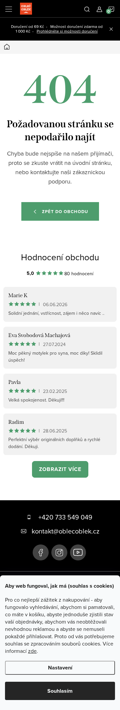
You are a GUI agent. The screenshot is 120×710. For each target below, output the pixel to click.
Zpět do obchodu (65, 211)
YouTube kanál (78, 552)
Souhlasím (60, 691)
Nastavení (60, 667)
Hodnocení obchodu (60, 257)
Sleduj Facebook (41, 552)
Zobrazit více (60, 469)
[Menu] (8, 8)
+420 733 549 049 (65, 517)
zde (32, 650)
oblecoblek (59, 552)
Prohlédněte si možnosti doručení (67, 31)
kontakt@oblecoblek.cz (65, 531)
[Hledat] (87, 8)
